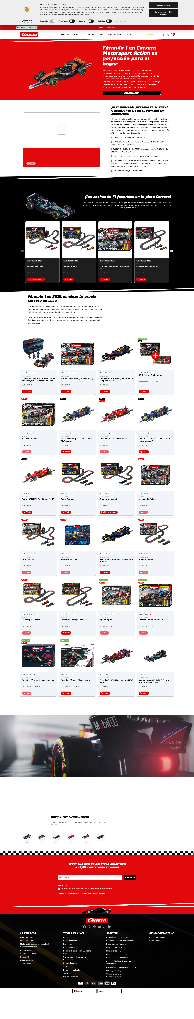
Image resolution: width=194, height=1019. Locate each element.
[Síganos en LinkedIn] (109, 926)
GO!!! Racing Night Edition (151, 375)
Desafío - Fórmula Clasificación (75, 680)
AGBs (65, 967)
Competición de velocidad (151, 620)
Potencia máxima (69, 559)
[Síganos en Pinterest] (94, 926)
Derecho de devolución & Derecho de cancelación (78, 952)
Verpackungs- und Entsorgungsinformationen (117, 975)
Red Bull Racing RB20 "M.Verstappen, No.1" (116, 560)
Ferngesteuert (90, 34)
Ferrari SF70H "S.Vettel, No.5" (113, 439)
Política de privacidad (72, 963)
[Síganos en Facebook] (84, 926)
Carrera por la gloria (31, 620)
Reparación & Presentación (117, 937)
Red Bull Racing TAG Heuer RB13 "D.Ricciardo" (76, 440)
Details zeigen (121, 21)
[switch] (72, 21)
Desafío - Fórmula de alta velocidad (38, 680)
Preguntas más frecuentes (117, 944)
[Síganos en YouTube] (99, 926)
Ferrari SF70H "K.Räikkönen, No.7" (38, 499)
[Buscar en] (158, 34)
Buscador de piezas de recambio (119, 941)
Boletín (66, 937)
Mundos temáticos (114, 34)
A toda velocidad (29, 439)
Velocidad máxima (147, 499)
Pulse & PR (25, 957)
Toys (101, 34)
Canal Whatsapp (70, 941)
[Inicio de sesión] (168, 34)
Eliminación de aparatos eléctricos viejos (122, 967)
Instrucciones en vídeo (115, 951)
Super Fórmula (70, 266)
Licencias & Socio (27, 941)
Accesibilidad (25, 964)
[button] (171, 251)
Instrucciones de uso (114, 947)
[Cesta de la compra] (172, 34)
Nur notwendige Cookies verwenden (163, 13)
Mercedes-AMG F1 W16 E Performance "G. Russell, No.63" (155, 681)
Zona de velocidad (35, 266)
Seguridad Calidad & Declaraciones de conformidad (122, 962)
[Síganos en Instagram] (89, 926)
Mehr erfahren (131, 93)
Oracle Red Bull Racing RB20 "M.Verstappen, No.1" (116, 379)
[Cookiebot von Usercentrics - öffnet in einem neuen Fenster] (27, 21)
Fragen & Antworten (157, 937)
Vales (65, 973)
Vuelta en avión (146, 559)
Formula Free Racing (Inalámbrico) (115, 267)
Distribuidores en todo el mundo (119, 954)
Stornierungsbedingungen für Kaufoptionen (75, 958)
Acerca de (27, 937)
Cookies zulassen (163, 5)
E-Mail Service (155, 941)
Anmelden (130, 878)
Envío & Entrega (69, 947)
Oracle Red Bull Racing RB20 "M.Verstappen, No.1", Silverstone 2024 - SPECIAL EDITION (38, 379)
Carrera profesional (28, 954)
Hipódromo (65, 34)
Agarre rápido (106, 620)
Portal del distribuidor (71, 970)
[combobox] (84, 991)
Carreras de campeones (147, 266)
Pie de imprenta (26, 960)
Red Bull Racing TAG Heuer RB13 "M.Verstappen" (154, 440)
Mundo (26, 950)
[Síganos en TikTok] (104, 926)
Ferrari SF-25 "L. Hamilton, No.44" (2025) (116, 681)
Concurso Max (28, 559)
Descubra (129, 34)
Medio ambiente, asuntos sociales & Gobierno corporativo (34, 945)
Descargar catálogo (114, 971)
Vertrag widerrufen (70, 977)
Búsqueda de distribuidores (117, 958)
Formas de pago (69, 944)
